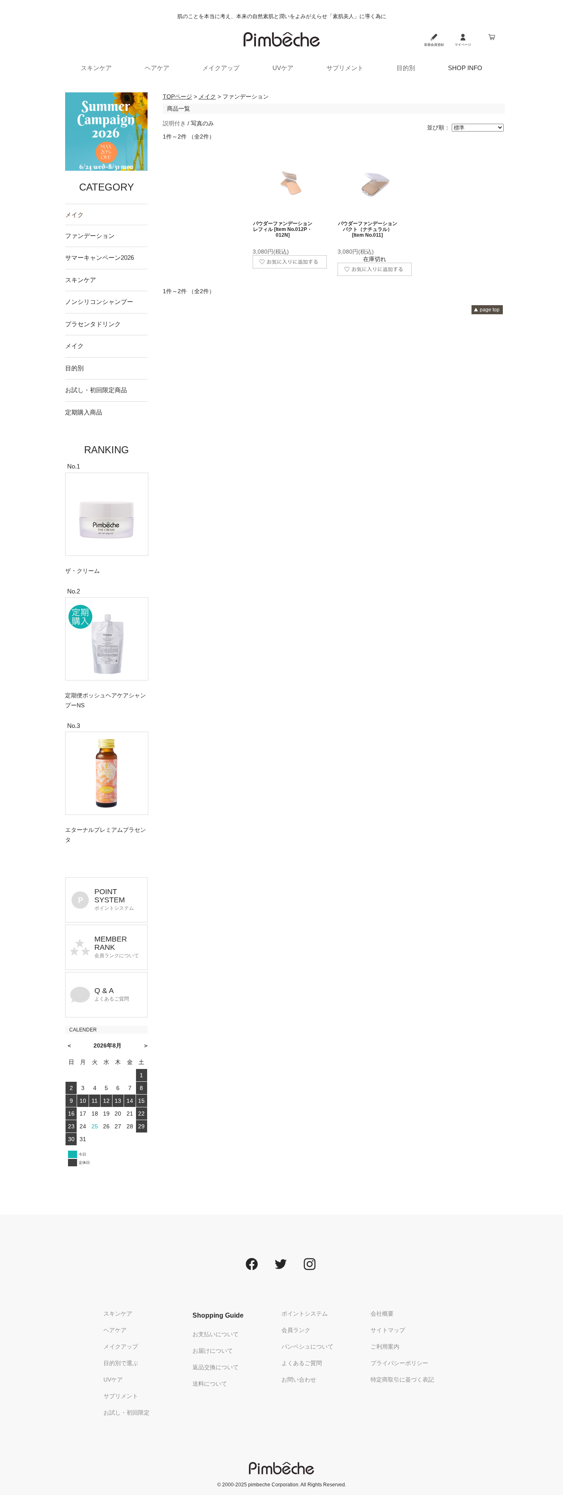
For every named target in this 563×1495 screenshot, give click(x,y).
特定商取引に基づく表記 (402, 1379)
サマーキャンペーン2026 (99, 257)
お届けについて (212, 1350)
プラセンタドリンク (93, 323)
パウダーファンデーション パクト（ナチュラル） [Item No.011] (367, 229)
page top (490, 310)
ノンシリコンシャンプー (99, 301)
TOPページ (177, 96)
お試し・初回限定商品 (96, 389)
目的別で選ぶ (120, 1363)
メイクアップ (220, 67)
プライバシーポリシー (399, 1363)
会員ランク (296, 1330)
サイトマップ (388, 1330)
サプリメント (345, 67)
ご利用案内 (385, 1346)
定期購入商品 (83, 412)
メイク (74, 214)
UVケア (282, 67)
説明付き (174, 123)
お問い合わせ (299, 1379)
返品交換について (215, 1367)
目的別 (405, 67)
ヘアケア (157, 67)
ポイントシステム (305, 1313)
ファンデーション (90, 235)
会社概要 (382, 1313)
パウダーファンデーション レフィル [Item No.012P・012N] (282, 229)
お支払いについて (215, 1334)
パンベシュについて (307, 1346)
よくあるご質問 (302, 1363)
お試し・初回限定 (126, 1412)
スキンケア (96, 67)
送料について (209, 1383)
